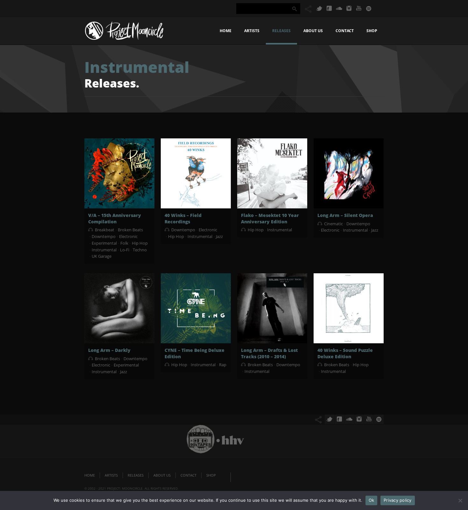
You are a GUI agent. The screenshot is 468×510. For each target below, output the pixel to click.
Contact (345, 30)
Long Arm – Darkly (109, 350)
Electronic (128, 236)
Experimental (104, 243)
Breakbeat (104, 230)
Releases (281, 30)
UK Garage (101, 256)
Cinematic (333, 224)
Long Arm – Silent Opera (345, 215)
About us (313, 30)
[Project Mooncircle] (124, 32)
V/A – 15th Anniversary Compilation (114, 218)
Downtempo (104, 236)
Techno (140, 250)
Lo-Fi (124, 250)
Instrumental (104, 250)
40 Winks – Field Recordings (183, 218)
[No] (460, 500)
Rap (222, 364)
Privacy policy (398, 500)
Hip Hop (140, 243)
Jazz (219, 236)
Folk (124, 243)
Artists (251, 30)
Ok (371, 500)
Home (225, 30)
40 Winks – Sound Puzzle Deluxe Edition (345, 353)
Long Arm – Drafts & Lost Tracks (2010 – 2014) (269, 353)
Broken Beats (130, 230)
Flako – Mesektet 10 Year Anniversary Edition (270, 218)
